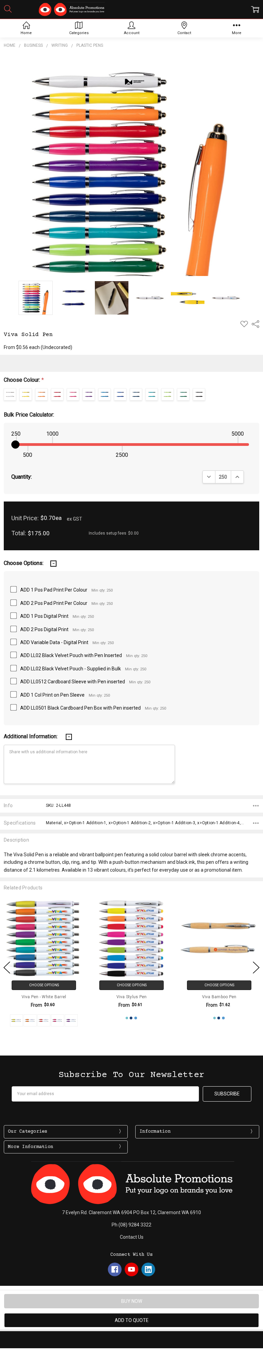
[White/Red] (43, 1020)
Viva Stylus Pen (131, 996)
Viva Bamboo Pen (219, 996)
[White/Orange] (30, 1020)
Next (256, 967)
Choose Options (44, 985)
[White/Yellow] (16, 1020)
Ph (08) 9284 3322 (131, 1224)
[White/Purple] (71, 1020)
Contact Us (131, 1237)
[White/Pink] (57, 1020)
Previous (7, 967)
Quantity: (21, 477)
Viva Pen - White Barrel (44, 996)
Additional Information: (31, 736)
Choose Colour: (24, 380)
